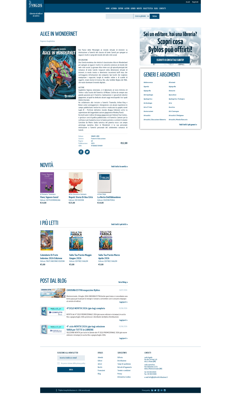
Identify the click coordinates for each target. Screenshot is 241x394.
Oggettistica (148, 9)
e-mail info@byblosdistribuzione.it (156, 377)
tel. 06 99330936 (150, 372)
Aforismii (172, 82)
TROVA (154, 16)
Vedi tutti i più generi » (188, 125)
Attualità (147, 115)
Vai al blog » (123, 282)
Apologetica (148, 99)
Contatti (162, 9)
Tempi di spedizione (124, 364)
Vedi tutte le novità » (119, 167)
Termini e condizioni (123, 370)
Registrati (195, 2)
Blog (156, 9)
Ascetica (172, 107)
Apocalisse (172, 95)
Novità (139, 9)
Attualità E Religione (176, 115)
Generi (133, 9)
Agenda (146, 86)
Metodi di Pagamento (124, 367)
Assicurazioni (148, 111)
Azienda (114, 9)
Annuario (172, 90)
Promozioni (101, 370)
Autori (126, 9)
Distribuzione (121, 361)
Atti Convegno (174, 111)
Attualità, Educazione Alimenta (155, 119)
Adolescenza (148, 82)
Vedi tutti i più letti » (119, 224)
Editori (120, 9)
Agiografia (172, 86)
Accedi (188, 2)
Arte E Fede (148, 107)
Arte (170, 103)
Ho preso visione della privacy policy (73, 363)
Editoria (120, 357)
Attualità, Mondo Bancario (178, 119)
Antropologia (148, 95)
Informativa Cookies (124, 377)
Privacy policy (146, 390)
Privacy (119, 374)
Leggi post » (123, 302)
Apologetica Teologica (177, 99)
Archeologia (148, 103)
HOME (108, 9)
